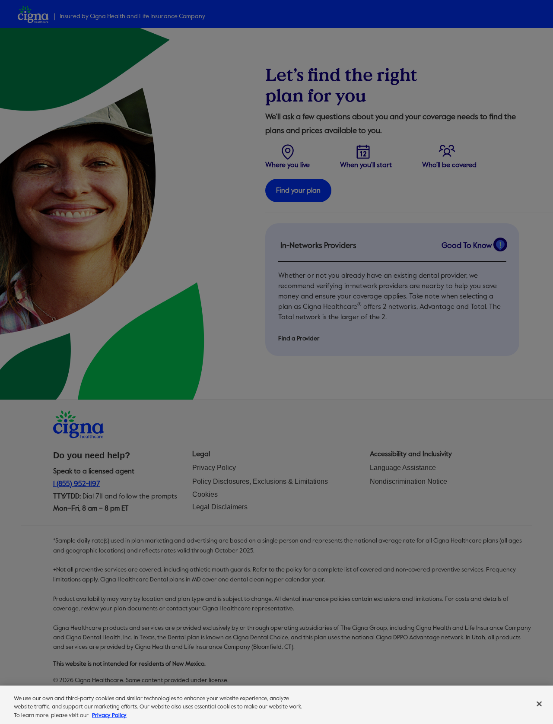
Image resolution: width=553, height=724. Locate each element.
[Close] (539, 703)
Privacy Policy (109, 715)
